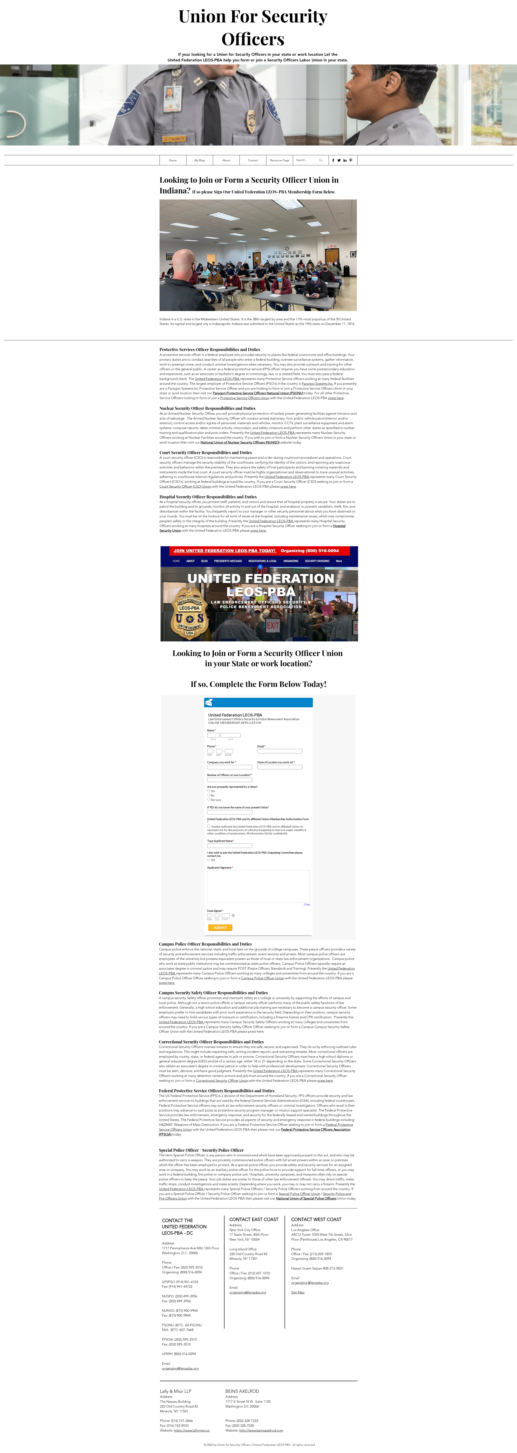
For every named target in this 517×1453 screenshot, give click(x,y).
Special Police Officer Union (299, 1194)
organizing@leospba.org (180, 1368)
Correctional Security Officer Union (222, 1081)
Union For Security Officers (253, 27)
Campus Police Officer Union (262, 978)
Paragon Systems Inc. (317, 384)
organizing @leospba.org (310, 1283)
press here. (258, 530)
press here (336, 398)
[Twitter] (339, 160)
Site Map (298, 1292)
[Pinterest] (351, 160)
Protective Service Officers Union (244, 398)
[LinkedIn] (345, 160)
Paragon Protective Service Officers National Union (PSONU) (258, 393)
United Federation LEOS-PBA (217, 379)
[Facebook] (333, 160)
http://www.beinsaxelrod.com (261, 1430)
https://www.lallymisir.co (192, 1430)
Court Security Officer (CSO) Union (185, 486)
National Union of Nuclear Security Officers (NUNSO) (240, 442)
